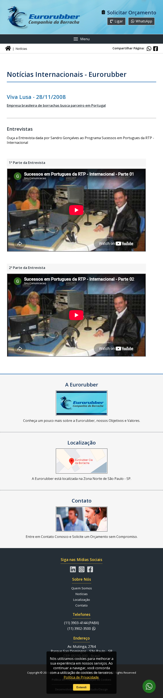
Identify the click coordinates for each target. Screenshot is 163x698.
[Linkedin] (73, 569)
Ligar (119, 21)
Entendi (81, 687)
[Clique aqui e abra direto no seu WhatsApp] (149, 686)
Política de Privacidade (81, 677)
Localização (81, 599)
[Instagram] (81, 569)
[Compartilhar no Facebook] (155, 48)
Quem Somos (81, 588)
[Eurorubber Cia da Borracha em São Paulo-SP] (44, 17)
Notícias (81, 594)
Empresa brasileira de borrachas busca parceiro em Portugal (56, 105)
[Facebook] (90, 569)
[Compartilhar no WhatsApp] (149, 48)
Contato (81, 605)
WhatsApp (144, 21)
